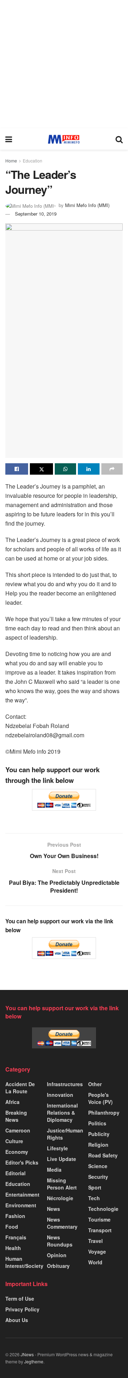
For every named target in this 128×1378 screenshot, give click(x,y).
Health (13, 1247)
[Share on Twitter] (41, 469)
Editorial (15, 1173)
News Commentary (62, 1223)
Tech (94, 1198)
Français (15, 1237)
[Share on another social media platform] (112, 469)
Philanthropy (103, 1112)
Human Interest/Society (24, 1262)
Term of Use (19, 1298)
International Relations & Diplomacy (62, 1112)
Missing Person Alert (62, 1184)
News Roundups (60, 1241)
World (95, 1262)
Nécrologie (60, 1198)
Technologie (103, 1208)
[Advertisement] (64, 64)
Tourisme (99, 1219)
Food (11, 1226)
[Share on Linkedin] (88, 469)
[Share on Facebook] (16, 469)
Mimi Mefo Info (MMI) (87, 205)
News (53, 1208)
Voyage (97, 1251)
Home (11, 161)
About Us (16, 1319)
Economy (16, 1151)
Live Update (61, 1158)
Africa (12, 1101)
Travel (95, 1240)
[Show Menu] (8, 139)
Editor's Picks (21, 1162)
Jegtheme (33, 1361)
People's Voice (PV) (100, 1098)
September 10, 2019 (36, 213)
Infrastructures (65, 1084)
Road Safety (103, 1155)
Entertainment (22, 1194)
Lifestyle (57, 1148)
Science (97, 1166)
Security (98, 1176)
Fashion (15, 1215)
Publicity (99, 1133)
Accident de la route (20, 1087)
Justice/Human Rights (65, 1134)
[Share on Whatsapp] (65, 469)
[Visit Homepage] (64, 139)
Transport (100, 1230)
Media (54, 1169)
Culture (14, 1141)
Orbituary (58, 1265)
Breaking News (16, 1116)
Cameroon (17, 1130)
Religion (98, 1144)
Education (32, 161)
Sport (94, 1187)
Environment (20, 1205)
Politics (97, 1123)
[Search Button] (119, 139)
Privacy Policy (22, 1309)
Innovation (60, 1094)
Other (95, 1084)
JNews (27, 1354)
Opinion (56, 1255)
